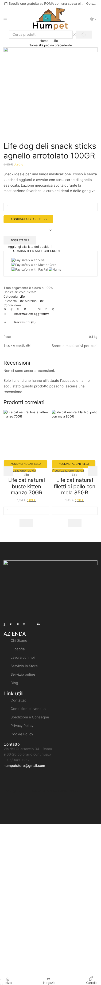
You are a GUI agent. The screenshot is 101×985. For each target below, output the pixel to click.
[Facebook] (5, 624)
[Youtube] (38, 624)
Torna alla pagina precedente (50, 45)
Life (55, 41)
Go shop (91, 3)
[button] (26, 523)
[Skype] (52, 309)
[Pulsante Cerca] (84, 35)
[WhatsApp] (46, 309)
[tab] (31, 313)
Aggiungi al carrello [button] (26, 463)
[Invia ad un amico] (32, 309)
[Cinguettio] (6, 309)
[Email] (31, 624)
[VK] (18, 309)
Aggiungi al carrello (29, 219)
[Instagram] (11, 624)
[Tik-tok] (24, 624)
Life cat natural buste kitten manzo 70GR (26, 486)
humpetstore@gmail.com (24, 766)
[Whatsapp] (17, 624)
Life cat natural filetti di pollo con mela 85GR (74, 486)
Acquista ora (20, 240)
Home (44, 41)
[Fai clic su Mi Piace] (11, 309)
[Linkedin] (39, 309)
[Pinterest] (25, 309)
